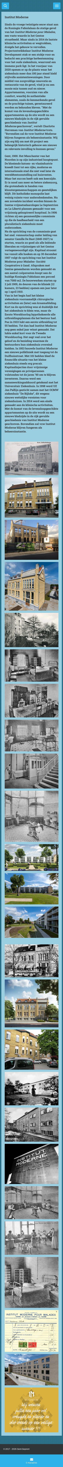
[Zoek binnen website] (5, 6)
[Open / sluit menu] (56, 6)
